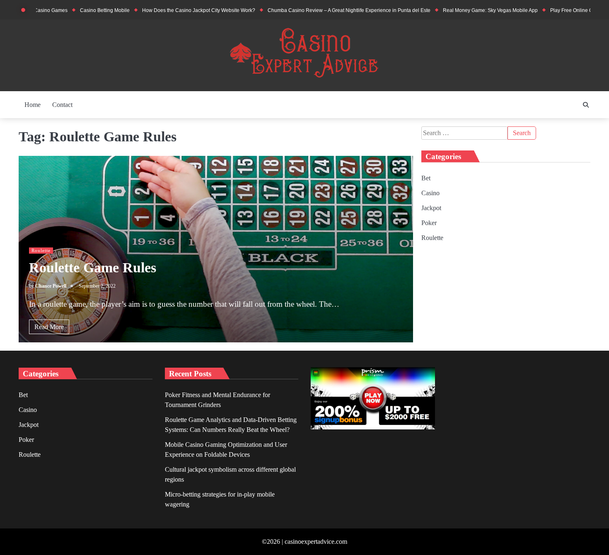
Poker (429, 222)
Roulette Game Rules (92, 267)
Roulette (41, 250)
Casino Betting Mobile (86, 10)
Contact (62, 104)
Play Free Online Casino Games (568, 10)
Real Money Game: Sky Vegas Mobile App (471, 10)
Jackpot (431, 207)
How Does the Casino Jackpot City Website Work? (180, 10)
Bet (425, 178)
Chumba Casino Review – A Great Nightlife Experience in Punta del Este (330, 10)
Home (32, 104)
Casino (430, 192)
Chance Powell (50, 286)
